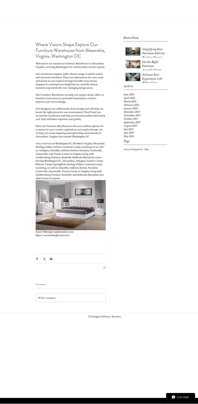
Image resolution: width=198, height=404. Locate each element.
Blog (147, 149)
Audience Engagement (133, 149)
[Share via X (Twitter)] (44, 258)
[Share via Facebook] (37, 258)
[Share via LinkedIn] (51, 258)
